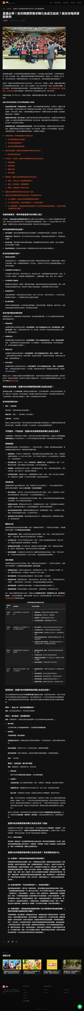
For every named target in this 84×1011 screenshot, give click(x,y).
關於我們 (25, 998)
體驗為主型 (11, 169)
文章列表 (25, 992)
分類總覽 (25, 995)
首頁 (51, 2)
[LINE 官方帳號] (79, 1006)
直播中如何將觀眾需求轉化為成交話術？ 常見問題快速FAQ (23, 195)
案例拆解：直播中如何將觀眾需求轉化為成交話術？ (21, 177)
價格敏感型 (11, 162)
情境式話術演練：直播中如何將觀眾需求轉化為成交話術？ (23, 150)
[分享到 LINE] (12, 941)
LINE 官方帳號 (26, 1001)
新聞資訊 (79, 2)
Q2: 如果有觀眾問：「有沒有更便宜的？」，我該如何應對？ (26, 202)
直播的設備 (65, 2)
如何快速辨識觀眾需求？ (15, 143)
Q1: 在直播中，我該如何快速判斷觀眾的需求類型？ (24, 199)
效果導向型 (11, 166)
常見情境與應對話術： (15, 154)
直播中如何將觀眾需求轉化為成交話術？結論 (19, 192)
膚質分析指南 (14, 381)
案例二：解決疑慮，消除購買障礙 (18, 184)
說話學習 (73, 2)
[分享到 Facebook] (8, 941)
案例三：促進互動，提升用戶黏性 (18, 188)
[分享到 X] (16, 941)
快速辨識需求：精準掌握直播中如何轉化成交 (19, 136)
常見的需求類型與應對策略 (16, 146)
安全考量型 (11, 173)
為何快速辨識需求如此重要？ (17, 139)
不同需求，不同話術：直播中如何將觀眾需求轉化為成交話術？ (24, 158)
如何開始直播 (57, 2)
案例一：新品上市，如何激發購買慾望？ (20, 181)
